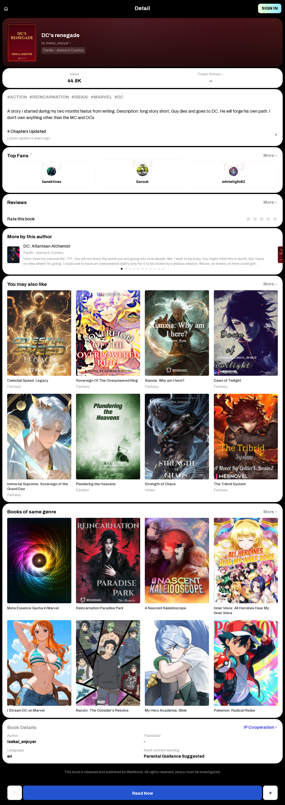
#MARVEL (101, 97)
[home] (6, 8)
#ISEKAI (79, 97)
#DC (118, 97)
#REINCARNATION (49, 97)
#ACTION (17, 97)
